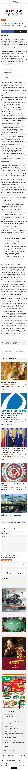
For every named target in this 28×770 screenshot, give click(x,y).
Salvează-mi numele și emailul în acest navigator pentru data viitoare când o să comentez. (13, 556)
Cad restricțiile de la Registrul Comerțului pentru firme (11, 516)
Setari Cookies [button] (22, 765)
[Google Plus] (11, 343)
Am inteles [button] (14, 767)
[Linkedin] (13, 343)
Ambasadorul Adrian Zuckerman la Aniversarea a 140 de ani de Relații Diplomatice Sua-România (13, 450)
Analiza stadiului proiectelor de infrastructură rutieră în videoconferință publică (12, 415)
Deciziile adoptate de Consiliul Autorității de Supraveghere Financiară (14, 722)
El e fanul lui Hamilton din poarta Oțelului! (15, 742)
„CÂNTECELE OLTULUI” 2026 (11, 728)
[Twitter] (9, 343)
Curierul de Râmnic (17, 25)
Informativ (4, 20)
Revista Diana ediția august (11, 716)
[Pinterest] (15, 343)
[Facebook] (7, 343)
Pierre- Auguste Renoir (9, 382)
